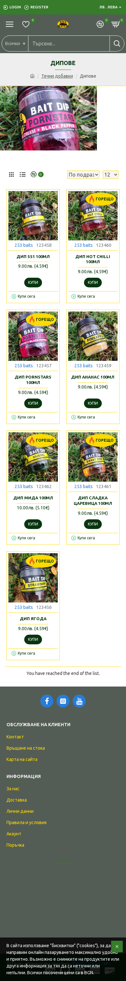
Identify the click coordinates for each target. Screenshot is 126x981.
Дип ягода (33, 618)
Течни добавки (57, 76)
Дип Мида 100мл (33, 497)
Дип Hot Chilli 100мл (92, 259)
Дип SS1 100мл (33, 256)
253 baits (24, 245)
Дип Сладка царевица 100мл (93, 500)
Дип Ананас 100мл (92, 377)
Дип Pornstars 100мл (33, 380)
